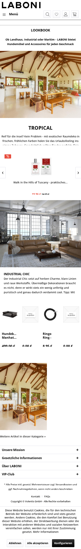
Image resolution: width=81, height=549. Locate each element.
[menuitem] (10, 14)
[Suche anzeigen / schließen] (47, 14)
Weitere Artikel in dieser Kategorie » (23, 436)
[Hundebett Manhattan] (10, 314)
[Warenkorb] (75, 14)
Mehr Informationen (46, 532)
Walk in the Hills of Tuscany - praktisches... (40, 182)
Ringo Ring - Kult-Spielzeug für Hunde (50, 335)
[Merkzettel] (56, 14)
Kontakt (35, 496)
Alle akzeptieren (37, 543)
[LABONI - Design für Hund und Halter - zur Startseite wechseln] (21, 5)
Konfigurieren (63, 543)
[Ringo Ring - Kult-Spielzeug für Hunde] (51, 314)
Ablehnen (15, 543)
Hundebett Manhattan (10, 335)
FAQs (47, 496)
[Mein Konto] (66, 14)
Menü (13, 14)
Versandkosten (64, 484)
